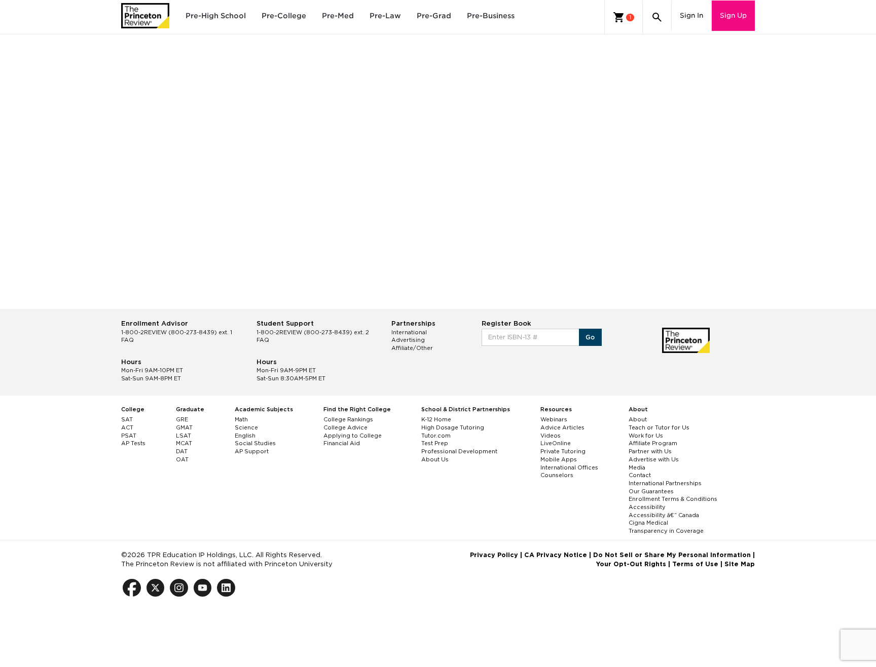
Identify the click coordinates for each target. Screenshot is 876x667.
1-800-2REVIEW (176, 332)
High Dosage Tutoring (452, 427)
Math (241, 419)
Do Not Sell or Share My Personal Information (672, 555)
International (409, 332)
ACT (127, 427)
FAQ (127, 339)
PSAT (128, 435)
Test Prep (434, 443)
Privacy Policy (494, 555)
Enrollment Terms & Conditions (673, 498)
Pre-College (284, 16)
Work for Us (646, 435)
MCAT (184, 443)
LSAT (183, 435)
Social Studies (255, 443)
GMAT (184, 427)
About (638, 419)
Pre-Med (338, 16)
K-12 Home (436, 419)
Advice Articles (562, 427)
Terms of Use (695, 564)
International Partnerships (665, 483)
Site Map (739, 564)
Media (637, 467)
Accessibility (647, 507)
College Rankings (348, 419)
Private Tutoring (563, 451)
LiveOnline (555, 443)
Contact (640, 475)
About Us (435, 459)
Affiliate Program (653, 443)
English (245, 435)
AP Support (252, 451)
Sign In (691, 15)
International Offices (569, 467)
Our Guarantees (651, 491)
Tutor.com (436, 435)
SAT (127, 419)
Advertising (408, 339)
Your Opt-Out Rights (631, 564)
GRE (182, 419)
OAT (182, 459)
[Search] (657, 17)
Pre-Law (385, 16)
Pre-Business (491, 16)
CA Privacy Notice (555, 555)
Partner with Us (650, 451)
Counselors (556, 475)
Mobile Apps (558, 459)
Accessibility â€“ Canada (664, 515)
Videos (550, 435)
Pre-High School (216, 16)
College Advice (345, 427)
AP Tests (133, 443)
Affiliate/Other (412, 347)
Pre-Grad (434, 16)
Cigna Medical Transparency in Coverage (666, 526)
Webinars (553, 419)
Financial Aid (341, 443)
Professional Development (459, 451)
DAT (182, 451)
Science (246, 427)
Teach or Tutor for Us (659, 427)
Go (590, 337)
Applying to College (352, 435)
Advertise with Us (654, 459)
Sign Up (733, 15)
